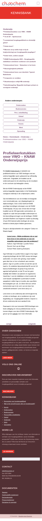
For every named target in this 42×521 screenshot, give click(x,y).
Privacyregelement (8, 500)
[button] (38, 3)
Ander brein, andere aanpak (13, 55)
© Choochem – (21, 516)
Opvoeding (7, 424)
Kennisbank (14, 137)
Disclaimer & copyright (9, 502)
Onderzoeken (8, 410)
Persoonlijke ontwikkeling (12, 415)
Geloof (6, 417)
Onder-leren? (8, 46)
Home (5, 137)
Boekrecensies (8, 412)
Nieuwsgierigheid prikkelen (13, 68)
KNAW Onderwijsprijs (12, 171)
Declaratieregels (7, 497)
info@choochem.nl (8, 471)
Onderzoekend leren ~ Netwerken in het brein (20, 65)
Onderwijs (8, 29)
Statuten (4, 492)
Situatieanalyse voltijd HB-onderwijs (16, 81)
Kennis (6, 407)
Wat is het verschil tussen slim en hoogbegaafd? (19, 404)
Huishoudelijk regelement (10, 495)
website (15, 314)
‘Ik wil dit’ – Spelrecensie (12, 36)
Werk (5, 422)
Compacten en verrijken (12, 78)
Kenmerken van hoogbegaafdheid (15, 401)
